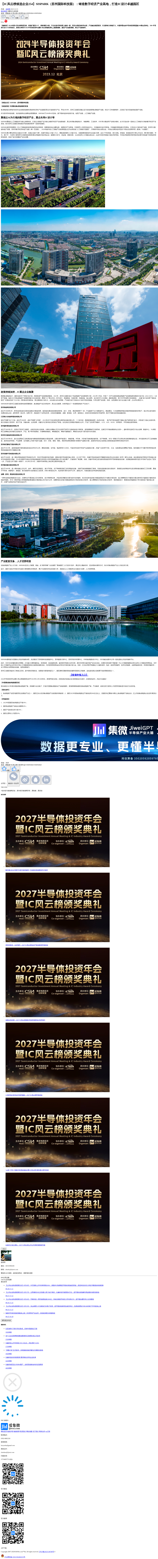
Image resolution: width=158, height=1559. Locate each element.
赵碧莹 (8, 9)
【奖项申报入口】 (79, 675)
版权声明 (10, 1431)
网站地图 (29, 1431)
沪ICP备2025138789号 (46, 1552)
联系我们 (23, 1431)
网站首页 (4, 1431)
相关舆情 (4, 11)
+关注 (4, 1249)
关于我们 (36, 1431)
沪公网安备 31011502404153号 (15, 1557)
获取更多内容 (6, 1320)
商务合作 (42, 1431)
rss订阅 (47, 1431)
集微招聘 (17, 1431)
